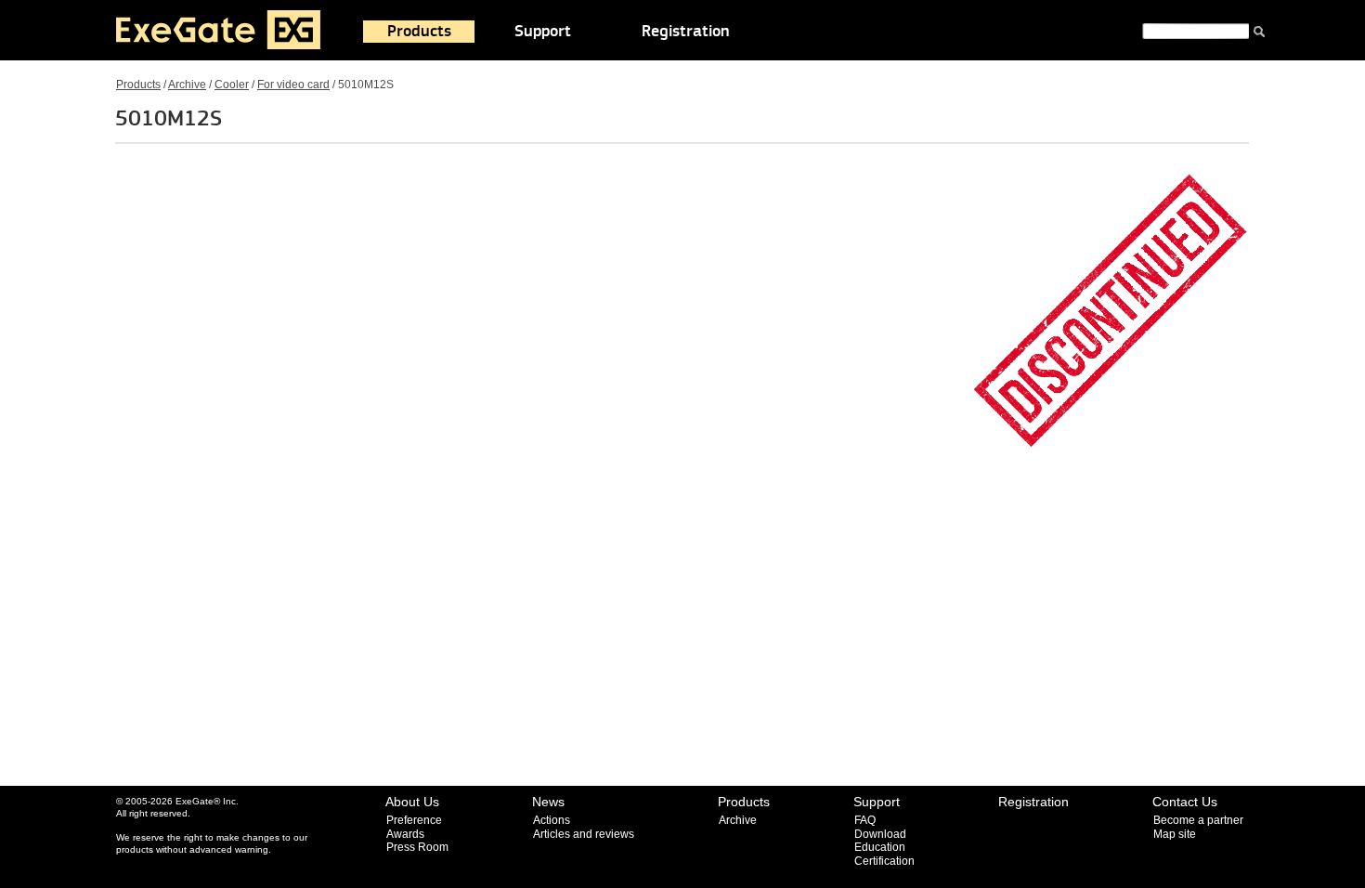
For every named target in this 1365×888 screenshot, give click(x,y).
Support (542, 31)
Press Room (417, 847)
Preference (414, 820)
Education (879, 847)
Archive (187, 84)
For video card (293, 84)
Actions (551, 820)
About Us (412, 801)
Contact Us (1184, 801)
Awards (405, 834)
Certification (884, 861)
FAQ (865, 820)
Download (880, 834)
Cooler (231, 84)
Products (419, 31)
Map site (1174, 834)
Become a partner (1198, 820)
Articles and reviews (583, 834)
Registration (686, 31)
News (548, 801)
